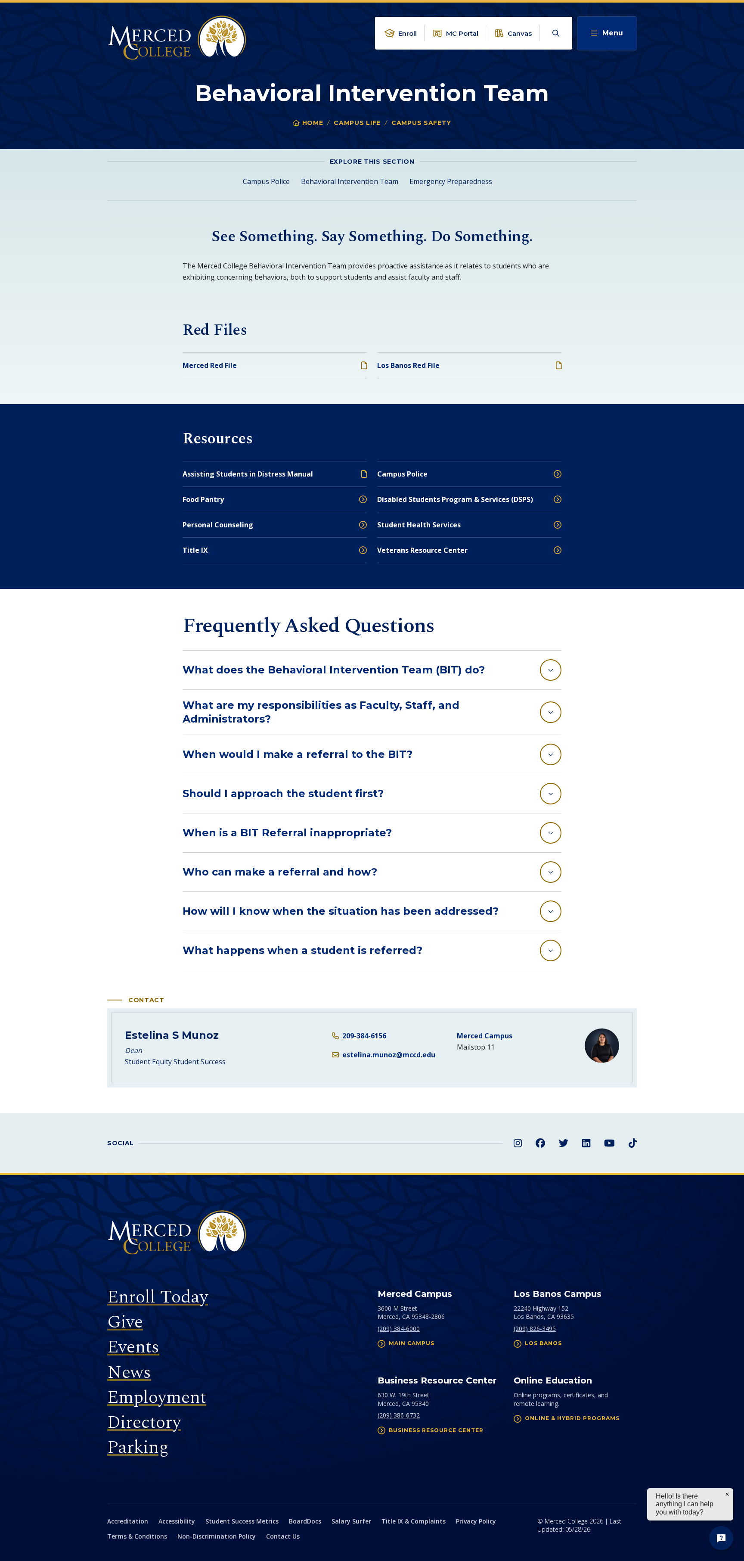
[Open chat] (721, 1538)
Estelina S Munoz (172, 1035)
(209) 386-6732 (399, 1415)
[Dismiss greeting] (727, 1494)
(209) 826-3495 (535, 1328)
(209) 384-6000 (399, 1328)
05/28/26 (577, 1529)
